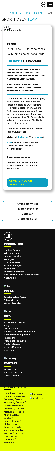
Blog (6, 325)
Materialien (10, 268)
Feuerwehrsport (13, 405)
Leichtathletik (12, 421)
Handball (10, 411)
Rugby (19, 430)
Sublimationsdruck (14, 271)
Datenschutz (11, 328)
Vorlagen (27, 213)
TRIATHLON (14, 13)
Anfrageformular (27, 203)
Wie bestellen (11, 253)
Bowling (9, 399)
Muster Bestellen (13, 256)
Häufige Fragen (12, 250)
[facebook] (36, 398)
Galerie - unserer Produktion (19, 331)
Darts (19, 399)
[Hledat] (32, 4)
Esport (20, 402)
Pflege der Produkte (15, 341)
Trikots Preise (11, 300)
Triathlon (9, 439)
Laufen (8, 418)
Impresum (9, 338)
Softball (8, 433)
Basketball (19, 396)
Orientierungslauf (13, 427)
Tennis (18, 433)
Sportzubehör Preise (15, 297)
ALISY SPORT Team (14, 322)
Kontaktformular (13, 372)
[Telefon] (37, 4)
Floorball (9, 408)
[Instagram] (36, 394)
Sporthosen (33, 13)
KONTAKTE (10, 369)
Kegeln (21, 411)
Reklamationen (12, 344)
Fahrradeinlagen (13, 265)
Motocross (10, 424)
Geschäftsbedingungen (17, 334)
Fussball (20, 408)
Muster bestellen (27, 208)
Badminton (10, 393)
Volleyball (9, 442)
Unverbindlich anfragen (20, 182)
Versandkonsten (13, 303)
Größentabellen (27, 218)
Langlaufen (11, 415)
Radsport (9, 430)
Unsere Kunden (12, 347)
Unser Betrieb (11, 375)
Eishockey (9, 402)
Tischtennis (10, 436)
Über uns (9, 350)
